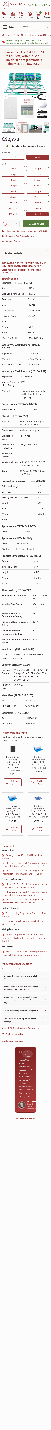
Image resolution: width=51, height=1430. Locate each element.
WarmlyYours (19, 4)
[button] (21, 15)
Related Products (13, 252)
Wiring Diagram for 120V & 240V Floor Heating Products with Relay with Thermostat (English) (24, 937)
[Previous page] (5, 96)
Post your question (14, 1034)
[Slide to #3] (35, 127)
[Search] (47, 26)
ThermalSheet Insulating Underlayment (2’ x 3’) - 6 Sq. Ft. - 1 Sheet (13, 762)
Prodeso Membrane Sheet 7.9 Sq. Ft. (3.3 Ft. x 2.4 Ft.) (38, 810)
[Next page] (45, 96)
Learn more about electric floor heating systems (21, 271)
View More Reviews (25, 1118)
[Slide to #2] (22, 127)
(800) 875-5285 (41, 4)
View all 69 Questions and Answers (19, 1028)
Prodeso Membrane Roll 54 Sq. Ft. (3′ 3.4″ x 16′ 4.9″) (38, 761)
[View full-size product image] (25, 96)
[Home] (6, 5)
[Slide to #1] (8, 127)
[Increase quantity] (16, 224)
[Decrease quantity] (5, 224)
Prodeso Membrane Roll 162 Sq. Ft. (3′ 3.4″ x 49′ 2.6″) (12, 810)
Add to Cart (38, 223)
